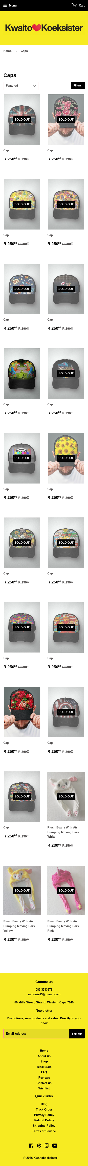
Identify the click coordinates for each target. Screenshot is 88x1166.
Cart (81, 5)
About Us (44, 1056)
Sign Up (77, 1033)
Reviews (44, 1077)
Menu (13, 5)
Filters (78, 85)
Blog (44, 1104)
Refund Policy (44, 1120)
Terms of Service (44, 1131)
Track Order (44, 1109)
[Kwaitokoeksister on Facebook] (31, 1146)
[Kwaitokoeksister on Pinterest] (39, 1146)
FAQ (44, 1072)
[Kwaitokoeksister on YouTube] (54, 1146)
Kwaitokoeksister (45, 1157)
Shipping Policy (44, 1125)
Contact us (44, 1083)
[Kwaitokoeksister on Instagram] (47, 1146)
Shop (44, 1061)
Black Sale (44, 1067)
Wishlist (44, 1088)
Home (7, 51)
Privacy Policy (44, 1115)
